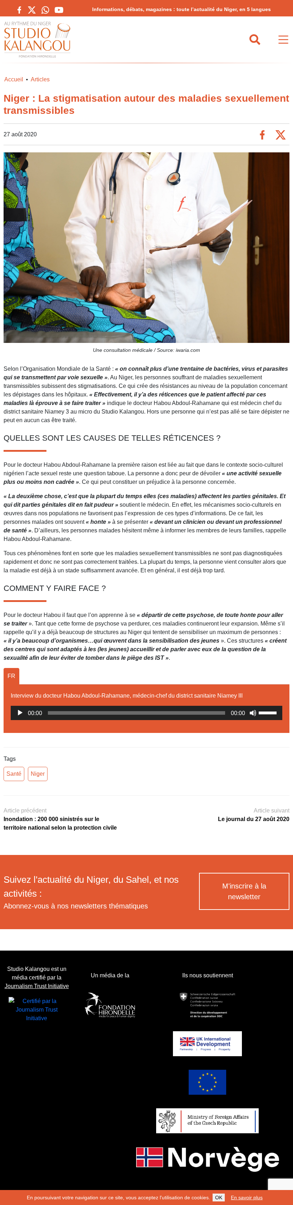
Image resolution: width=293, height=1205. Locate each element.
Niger (38, 774)
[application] (146, 713)
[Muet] (253, 713)
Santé (13, 774)
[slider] (269, 712)
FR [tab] (11, 676)
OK (218, 1197)
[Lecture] (20, 713)
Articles (40, 79)
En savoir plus (247, 1197)
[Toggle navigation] (283, 40)
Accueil (13, 79)
